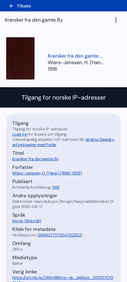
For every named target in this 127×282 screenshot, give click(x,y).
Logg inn (19, 134)
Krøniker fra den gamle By (75, 56)
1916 (52, 69)
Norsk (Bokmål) (26, 220)
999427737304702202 (59, 235)
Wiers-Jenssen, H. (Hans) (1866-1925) (47, 173)
